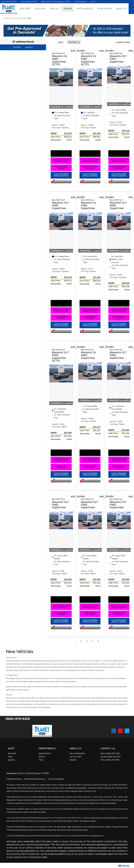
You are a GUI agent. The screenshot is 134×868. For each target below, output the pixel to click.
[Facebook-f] (113, 731)
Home (5, 18)
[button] (78, 42)
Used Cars (40, 8)
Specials (54, 8)
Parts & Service (84, 8)
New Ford (25, 8)
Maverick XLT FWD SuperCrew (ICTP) (60, 356)
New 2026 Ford (58, 53)
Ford (24, 18)
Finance (68, 8)
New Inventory (15, 18)
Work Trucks (104, 8)
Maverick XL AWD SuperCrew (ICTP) (59, 60)
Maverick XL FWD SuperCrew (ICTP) (88, 60)
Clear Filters (123, 42)
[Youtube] (120, 731)
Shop (11, 748)
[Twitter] (127, 731)
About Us (121, 8)
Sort (60, 42)
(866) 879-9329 (17, 719)
